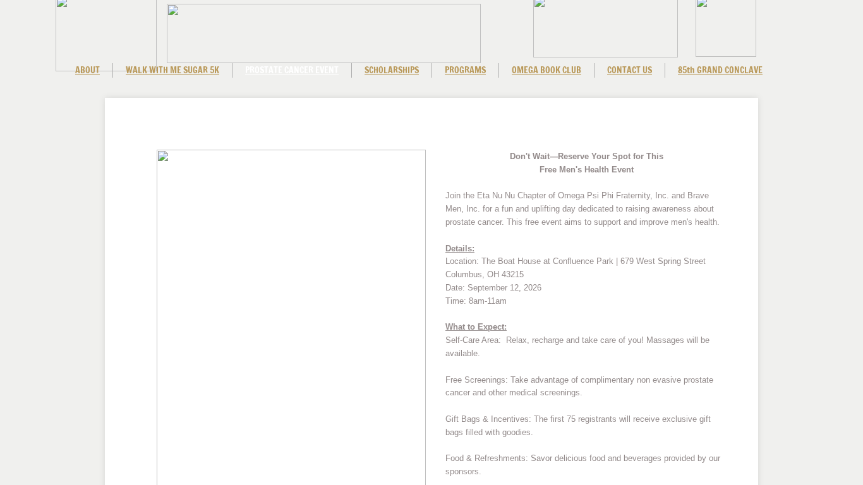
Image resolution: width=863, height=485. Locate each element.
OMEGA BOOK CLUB (546, 70)
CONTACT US (629, 70)
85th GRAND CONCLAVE (720, 70)
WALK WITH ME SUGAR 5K (172, 70)
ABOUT (87, 70)
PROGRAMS (465, 70)
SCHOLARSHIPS (392, 70)
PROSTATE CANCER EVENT (292, 70)
